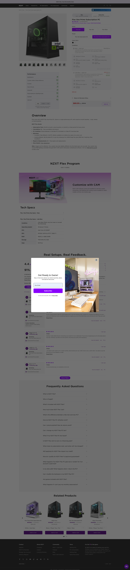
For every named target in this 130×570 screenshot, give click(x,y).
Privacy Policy (55, 295)
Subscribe (48, 291)
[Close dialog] (96, 260)
